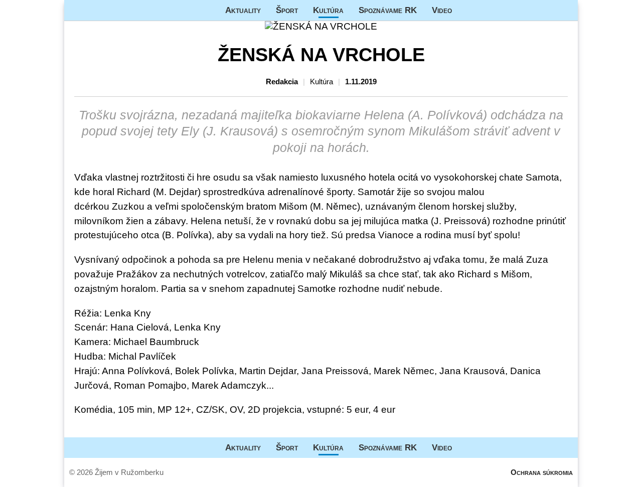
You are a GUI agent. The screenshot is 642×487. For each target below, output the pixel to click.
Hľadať (565, 10)
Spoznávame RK (388, 10)
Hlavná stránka (101, 10)
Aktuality (243, 10)
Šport (287, 10)
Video (442, 10)
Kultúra (328, 10)
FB (466, 10)
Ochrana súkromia (542, 472)
